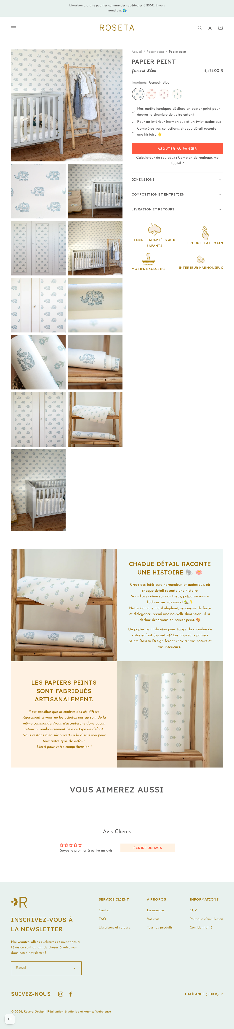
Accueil (137, 52)
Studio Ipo (71, 1011)
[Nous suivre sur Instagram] (61, 994)
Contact (105, 910)
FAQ (102, 919)
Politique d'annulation (206, 919)
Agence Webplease (97, 1011)
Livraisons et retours (114, 927)
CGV (193, 910)
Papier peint (156, 52)
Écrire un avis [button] (147, 848)
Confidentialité (201, 927)
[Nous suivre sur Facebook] (70, 994)
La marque (155, 910)
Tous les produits (160, 927)
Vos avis (153, 919)
